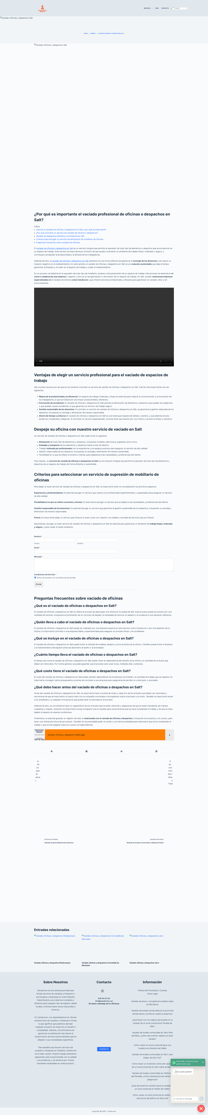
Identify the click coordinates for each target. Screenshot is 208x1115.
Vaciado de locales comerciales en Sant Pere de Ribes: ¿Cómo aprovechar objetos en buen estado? (152, 1035)
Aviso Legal (152, 994)
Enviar (39, 584)
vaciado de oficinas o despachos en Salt (54, 248)
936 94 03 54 (104, 998)
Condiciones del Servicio (45, 574)
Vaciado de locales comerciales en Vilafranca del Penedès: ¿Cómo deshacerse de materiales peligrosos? (152, 1076)
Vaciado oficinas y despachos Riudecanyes (52, 963)
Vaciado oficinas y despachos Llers (144, 963)
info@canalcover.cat (104, 1001)
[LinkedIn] (156, 751)
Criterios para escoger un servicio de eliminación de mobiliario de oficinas (69, 239)
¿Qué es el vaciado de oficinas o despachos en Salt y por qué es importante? (71, 229)
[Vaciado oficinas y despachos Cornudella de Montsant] (104, 946)
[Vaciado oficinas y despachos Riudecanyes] (56, 946)
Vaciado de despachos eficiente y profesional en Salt (60, 236)
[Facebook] (51, 751)
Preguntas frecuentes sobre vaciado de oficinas (58, 242)
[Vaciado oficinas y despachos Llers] (151, 946)
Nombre (38, 536)
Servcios (147, 8)
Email (37, 548)
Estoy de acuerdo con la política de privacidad (56, 578)
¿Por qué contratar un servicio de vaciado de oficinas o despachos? (67, 233)
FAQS (157, 8)
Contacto (165, 8)
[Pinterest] (121, 751)
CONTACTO (104, 1049)
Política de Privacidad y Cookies (152, 990)
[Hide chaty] (201, 1108)
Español (177, 8)
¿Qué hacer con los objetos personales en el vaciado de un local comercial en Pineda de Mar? (152, 1023)
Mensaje (38, 557)
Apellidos (80, 543)
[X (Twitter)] (86, 751)
